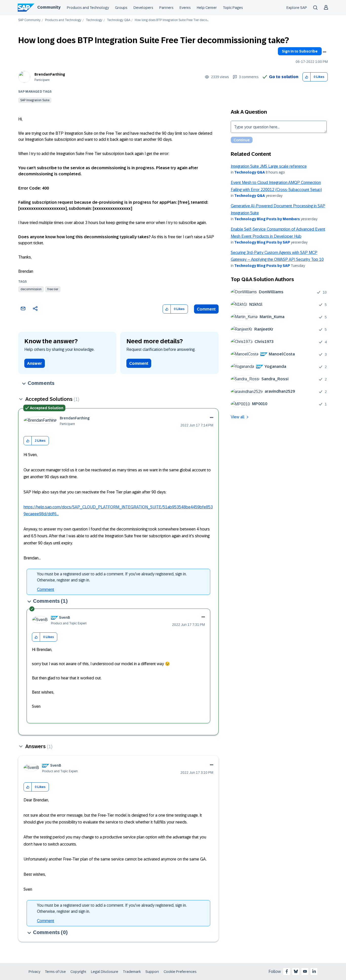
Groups (121, 8)
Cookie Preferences (180, 972)
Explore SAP (296, 8)
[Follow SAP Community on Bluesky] (296, 971)
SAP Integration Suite (34, 100)
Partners (166, 8)
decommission (31, 289)
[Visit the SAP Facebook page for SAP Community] (287, 971)
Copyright (78, 972)
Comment (206, 309)
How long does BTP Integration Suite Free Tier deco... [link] (171, 20)
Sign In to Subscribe (300, 51)
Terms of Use (55, 972)
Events (185, 8)
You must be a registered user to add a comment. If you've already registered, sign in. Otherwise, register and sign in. (112, 577)
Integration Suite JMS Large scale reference (269, 166)
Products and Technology (88, 8)
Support (152, 972)
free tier (52, 289)
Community (49, 7)
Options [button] (324, 52)
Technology (94, 20)
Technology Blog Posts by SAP (262, 242)
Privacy (34, 972)
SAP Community (29, 20)
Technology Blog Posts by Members (267, 219)
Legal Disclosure (104, 972)
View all (237, 417)
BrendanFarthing (49, 74)
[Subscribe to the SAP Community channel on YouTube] (305, 971)
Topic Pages (233, 8)
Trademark (132, 972)
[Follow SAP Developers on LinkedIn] (314, 971)
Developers (143, 8)
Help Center (207, 8)
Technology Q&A (118, 20)
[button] (307, 77)
